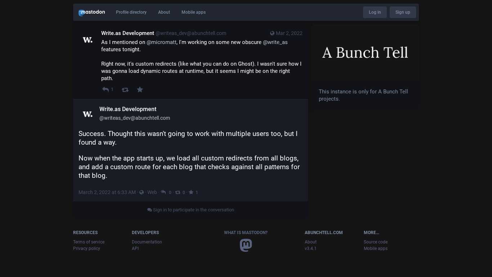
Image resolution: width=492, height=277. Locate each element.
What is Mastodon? (246, 232)
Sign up (402, 12)
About (164, 12)
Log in (375, 12)
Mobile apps (194, 12)
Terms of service (88, 242)
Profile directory (131, 12)
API (135, 248)
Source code (376, 242)
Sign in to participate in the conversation (193, 209)
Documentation (147, 242)
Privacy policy (86, 248)
